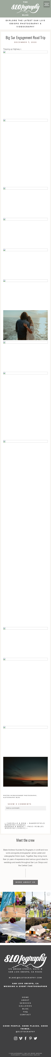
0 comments (19, 804)
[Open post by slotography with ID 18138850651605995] (13, 930)
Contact (25, 1015)
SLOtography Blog (11, 797)
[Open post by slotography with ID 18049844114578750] (38, 930)
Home (25, 997)
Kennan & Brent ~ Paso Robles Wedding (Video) (24, 827)
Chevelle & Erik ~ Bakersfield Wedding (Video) (25, 824)
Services (25, 1003)
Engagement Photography (25, 795)
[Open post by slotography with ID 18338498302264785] (38, 904)
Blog (25, 1009)
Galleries (25, 1006)
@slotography (25, 1032)
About (25, 1000)
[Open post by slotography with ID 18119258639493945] (13, 904)
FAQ (25, 1012)
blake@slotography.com (25, 978)
